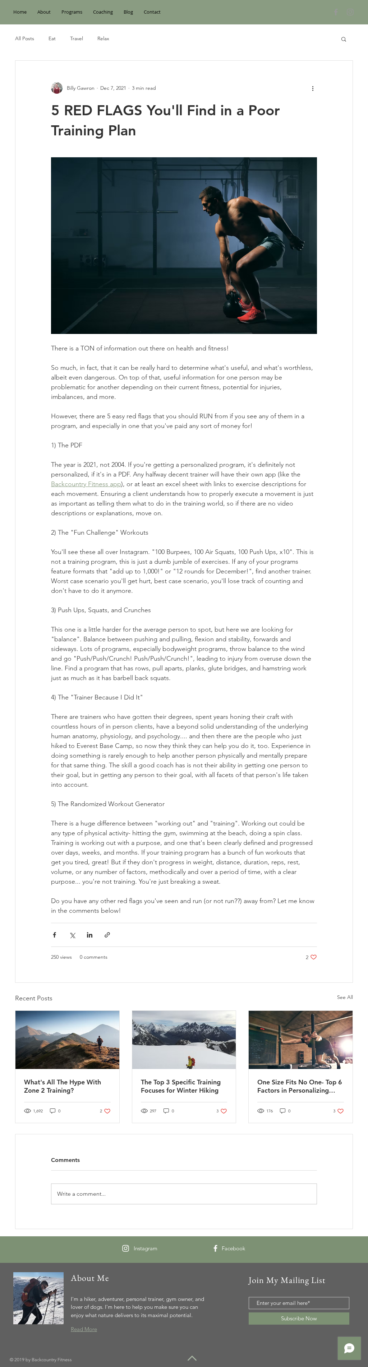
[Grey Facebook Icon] (335, 12)
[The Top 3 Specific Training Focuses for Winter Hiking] (184, 1040)
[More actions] (312, 88)
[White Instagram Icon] (125, 1248)
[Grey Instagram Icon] (350, 12)
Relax (103, 38)
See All (345, 997)
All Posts (24, 38)
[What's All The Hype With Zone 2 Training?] (67, 1040)
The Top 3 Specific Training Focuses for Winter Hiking (181, 1086)
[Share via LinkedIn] (89, 934)
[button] (343, 39)
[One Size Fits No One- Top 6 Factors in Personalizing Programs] (301, 1040)
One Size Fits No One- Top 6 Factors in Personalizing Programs (299, 1086)
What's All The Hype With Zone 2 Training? (62, 1086)
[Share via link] (107, 934)
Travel (76, 38)
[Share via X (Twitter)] (72, 934)
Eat (52, 38)
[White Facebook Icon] (215, 1248)
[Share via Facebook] (54, 934)
